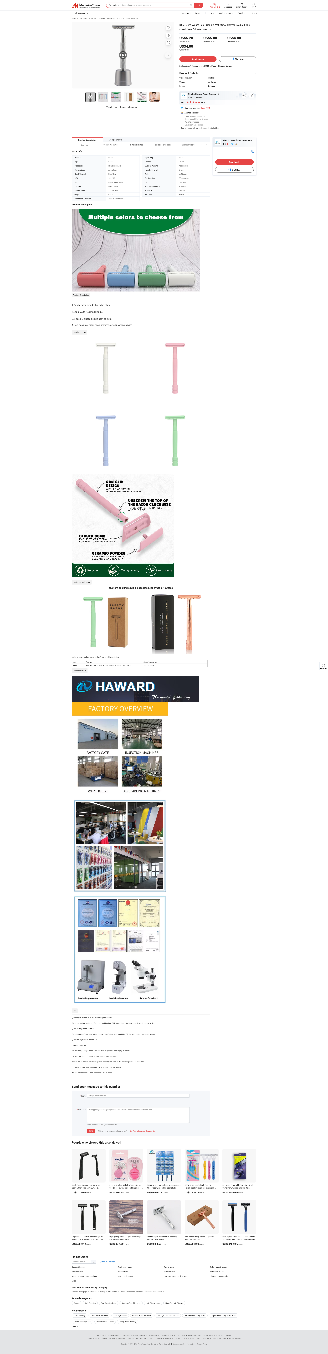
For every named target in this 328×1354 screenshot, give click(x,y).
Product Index (208, 1335)
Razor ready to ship (125, 1276)
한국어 (184, 1338)
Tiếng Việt (222, 1338)
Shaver (76, 1303)
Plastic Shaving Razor (82, 1321)
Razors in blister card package (176, 1276)
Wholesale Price (167, 1335)
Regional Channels (194, 1335)
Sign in (253, 7)
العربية (178, 1338)
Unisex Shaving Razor (105, 1321)
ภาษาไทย (206, 1338)
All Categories (80, 13)
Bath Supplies (90, 1303)
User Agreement (178, 1344)
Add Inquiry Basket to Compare (123, 107)
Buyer (197, 13)
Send (91, 1131)
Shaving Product (120, 1315)
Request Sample (225, 66)
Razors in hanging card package (84, 1276)
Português (121, 1338)
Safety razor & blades (218, 1267)
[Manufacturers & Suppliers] (86, 5)
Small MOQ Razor (217, 1271)
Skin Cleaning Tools (108, 1303)
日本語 (192, 1338)
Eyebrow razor (77, 1271)
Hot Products (101, 1335)
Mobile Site (219, 1335)
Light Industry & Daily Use (87, 18)
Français (131, 1338)
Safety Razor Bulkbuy (127, 1321)
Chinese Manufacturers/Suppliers (133, 1335)
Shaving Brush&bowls (219, 1276)
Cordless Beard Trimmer (131, 1303)
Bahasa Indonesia (235, 1338)
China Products (114, 1335)
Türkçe (214, 1338)
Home (74, 18)
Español (112, 1338)
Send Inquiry (198, 59)
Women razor (123, 1271)
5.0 (224, 144)
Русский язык (141, 1338)
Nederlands (169, 1338)
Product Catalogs (108, 1262)
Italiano (151, 1338)
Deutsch (159, 1338)
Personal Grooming (131, 18)
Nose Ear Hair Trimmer (174, 1303)
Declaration (190, 1344)
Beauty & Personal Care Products (110, 18)
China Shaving (79, 1315)
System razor (169, 1267)
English (104, 1338)
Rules (254, 13)
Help (210, 13)
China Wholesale (153, 1335)
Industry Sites (180, 1335)
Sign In (183, 128)
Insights (229, 1335)
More (74, 1326)
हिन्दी (198, 1338)
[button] (202, 144)
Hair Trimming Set (153, 1303)
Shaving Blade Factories (141, 1315)
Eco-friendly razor (125, 1267)
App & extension (225, 13)
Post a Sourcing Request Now (143, 1131)
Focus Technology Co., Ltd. (147, 1344)
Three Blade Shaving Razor (195, 1315)
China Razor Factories (99, 1315)
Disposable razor (78, 1267)
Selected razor (169, 1271)
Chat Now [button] (239, 59)
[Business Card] (252, 151)
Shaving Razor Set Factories (168, 1315)
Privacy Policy (202, 1344)
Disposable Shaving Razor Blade (223, 1315)
